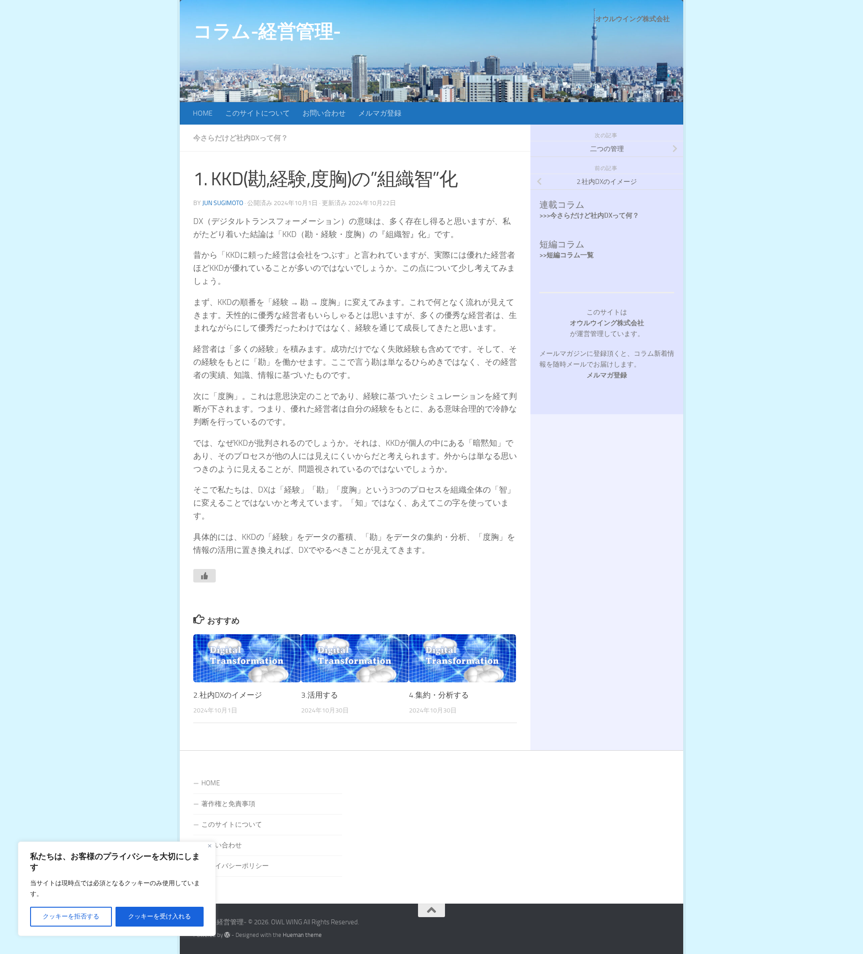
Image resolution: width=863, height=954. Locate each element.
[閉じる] (210, 846)
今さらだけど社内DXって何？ (240, 138)
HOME (203, 113)
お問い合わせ (324, 113)
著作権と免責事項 (228, 804)
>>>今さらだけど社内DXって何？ (589, 215)
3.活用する (319, 694)
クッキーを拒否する (71, 916)
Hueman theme (302, 935)
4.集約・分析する (439, 694)
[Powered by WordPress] (227, 935)
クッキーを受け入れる (159, 916)
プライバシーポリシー (235, 866)
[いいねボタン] (204, 575)
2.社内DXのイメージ (227, 694)
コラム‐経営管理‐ (267, 31)
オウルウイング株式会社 (633, 19)
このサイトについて (257, 113)
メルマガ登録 (379, 113)
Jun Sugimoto (222, 203)
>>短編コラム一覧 (566, 255)
